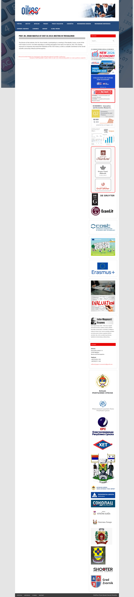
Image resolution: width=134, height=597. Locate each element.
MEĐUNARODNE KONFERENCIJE (102, 24)
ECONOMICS (36, 29)
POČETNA (19, 24)
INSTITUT (27, 24)
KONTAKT (44, 29)
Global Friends (55, 29)
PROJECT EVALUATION (57, 24)
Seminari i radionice (23, 29)
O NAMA (34, 595)
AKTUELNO (36, 24)
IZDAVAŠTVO (70, 24)
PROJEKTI (45, 24)
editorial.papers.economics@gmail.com (102, 364)
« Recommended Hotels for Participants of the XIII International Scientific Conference (41, 56)
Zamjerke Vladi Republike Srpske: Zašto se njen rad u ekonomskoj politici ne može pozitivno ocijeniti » (58, 58)
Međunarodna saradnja (84, 24)
